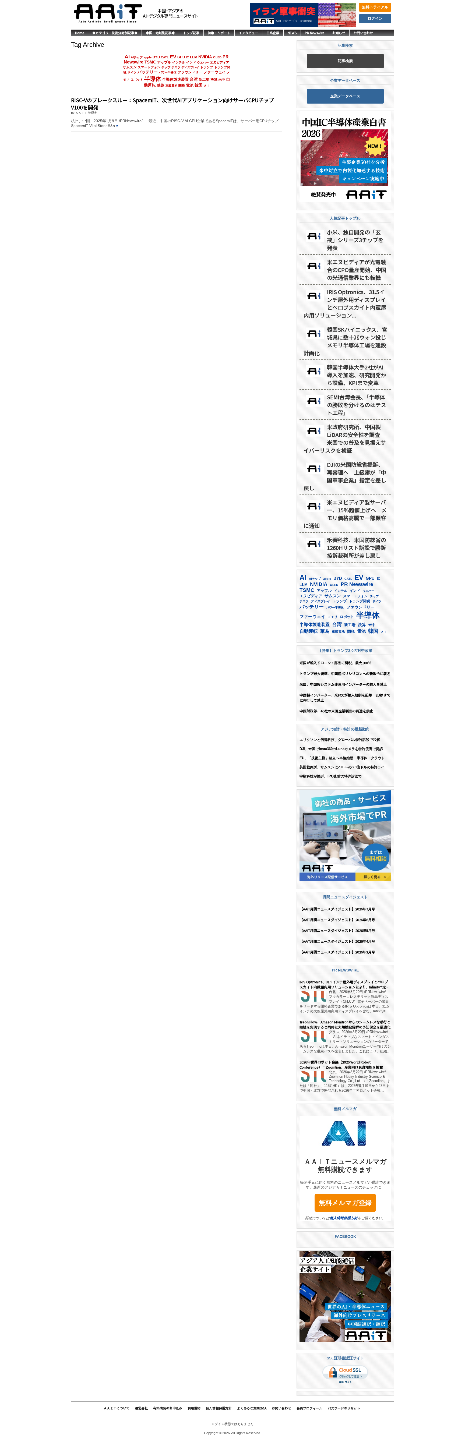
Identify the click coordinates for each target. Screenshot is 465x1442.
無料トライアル (375, 7)
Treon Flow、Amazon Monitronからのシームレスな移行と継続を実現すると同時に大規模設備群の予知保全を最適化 (345, 1024)
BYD (156, 57)
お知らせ (338, 32)
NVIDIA (205, 57)
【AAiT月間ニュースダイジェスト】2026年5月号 (337, 930)
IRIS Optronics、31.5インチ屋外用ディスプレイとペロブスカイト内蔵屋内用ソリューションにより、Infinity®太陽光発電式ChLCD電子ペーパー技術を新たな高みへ (344, 984)
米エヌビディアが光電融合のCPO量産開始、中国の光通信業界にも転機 (356, 269)
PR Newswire (314, 32)
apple (148, 57)
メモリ (332, 616)
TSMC (150, 62)
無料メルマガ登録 (345, 1202)
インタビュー (248, 32)
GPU (181, 57)
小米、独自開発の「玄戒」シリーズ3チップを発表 (355, 240)
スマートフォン (149, 67)
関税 (181, 85)
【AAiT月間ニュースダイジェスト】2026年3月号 (337, 952)
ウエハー (203, 62)
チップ (165, 67)
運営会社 (141, 1408)
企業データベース (345, 96)
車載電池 (171, 85)
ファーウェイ (214, 72)
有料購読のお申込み (167, 1408)
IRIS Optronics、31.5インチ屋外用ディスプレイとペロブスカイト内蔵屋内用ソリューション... (345, 303)
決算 (213, 79)
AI (127, 56)
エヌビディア (219, 62)
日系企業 (272, 32)
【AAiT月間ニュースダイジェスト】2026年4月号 (337, 941)
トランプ (206, 67)
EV (173, 56)
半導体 (152, 79)
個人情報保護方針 (344, 1218)
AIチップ (137, 57)
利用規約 (194, 1408)
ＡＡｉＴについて (116, 1408)
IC (187, 57)
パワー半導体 (168, 72)
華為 (160, 85)
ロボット (136, 80)
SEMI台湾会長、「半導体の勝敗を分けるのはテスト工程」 (356, 404)
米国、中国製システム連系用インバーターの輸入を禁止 (343, 684)
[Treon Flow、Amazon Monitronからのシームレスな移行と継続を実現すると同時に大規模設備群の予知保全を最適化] (313, 1036)
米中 (222, 80)
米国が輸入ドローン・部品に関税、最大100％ (335, 662)
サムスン (130, 67)
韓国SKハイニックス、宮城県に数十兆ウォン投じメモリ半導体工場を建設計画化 (345, 341)
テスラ (175, 67)
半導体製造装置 (175, 79)
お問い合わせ (363, 32)
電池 (189, 85)
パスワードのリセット (344, 1408)
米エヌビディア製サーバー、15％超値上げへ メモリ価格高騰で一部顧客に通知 (345, 513)
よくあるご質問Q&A (251, 1408)
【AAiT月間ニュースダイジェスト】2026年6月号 (337, 919)
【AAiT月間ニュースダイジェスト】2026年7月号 (337, 908)
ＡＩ (207, 85)
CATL (165, 57)
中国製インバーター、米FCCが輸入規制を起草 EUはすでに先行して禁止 (345, 697)
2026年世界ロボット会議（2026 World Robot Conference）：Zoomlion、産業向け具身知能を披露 (341, 1064)
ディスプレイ (190, 67)
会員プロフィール (309, 1408)
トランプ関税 (359, 601)
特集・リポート (219, 32)
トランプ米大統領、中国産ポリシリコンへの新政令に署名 (345, 673)
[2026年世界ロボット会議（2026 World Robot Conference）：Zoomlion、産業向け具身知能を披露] (313, 1076)
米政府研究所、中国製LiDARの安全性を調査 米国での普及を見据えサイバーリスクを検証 (345, 438)
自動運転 (309, 631)
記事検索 (345, 61)
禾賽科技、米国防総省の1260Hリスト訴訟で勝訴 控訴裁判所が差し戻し (357, 547)
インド (191, 62)
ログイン (375, 18)
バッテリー (148, 72)
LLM (193, 57)
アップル (164, 62)
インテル (178, 62)
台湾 (194, 79)
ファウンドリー (190, 72)
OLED (217, 57)
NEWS (292, 32)
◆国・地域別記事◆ (160, 32)
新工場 (204, 80)
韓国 (199, 85)
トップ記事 (191, 32)
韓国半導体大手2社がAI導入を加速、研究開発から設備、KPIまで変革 (356, 375)
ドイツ (132, 72)
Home (79, 32)
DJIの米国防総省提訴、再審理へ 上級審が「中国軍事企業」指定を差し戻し (345, 476)
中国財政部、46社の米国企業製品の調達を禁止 (336, 710)
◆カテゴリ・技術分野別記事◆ (115, 32)
